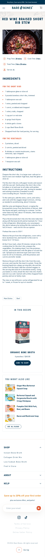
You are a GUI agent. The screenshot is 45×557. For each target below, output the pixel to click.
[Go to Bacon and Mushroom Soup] (10, 418)
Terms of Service (22, 524)
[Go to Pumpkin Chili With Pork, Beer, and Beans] (10, 408)
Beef (18, 298)
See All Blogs (13, 427)
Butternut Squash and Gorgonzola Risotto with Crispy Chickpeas (27, 398)
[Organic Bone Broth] (22, 332)
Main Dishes (8, 298)
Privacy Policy (22, 528)
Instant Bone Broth (13, 453)
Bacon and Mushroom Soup (28, 416)
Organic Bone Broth (22, 352)
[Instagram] (19, 518)
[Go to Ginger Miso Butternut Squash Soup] (10, 387)
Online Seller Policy (22, 532)
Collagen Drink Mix (13, 457)
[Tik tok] (26, 518)
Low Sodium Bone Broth (15, 462)
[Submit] (39, 508)
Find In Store (10, 466)
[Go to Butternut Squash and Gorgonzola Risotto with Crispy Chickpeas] (10, 397)
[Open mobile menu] (4, 8)
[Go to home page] (22, 9)
